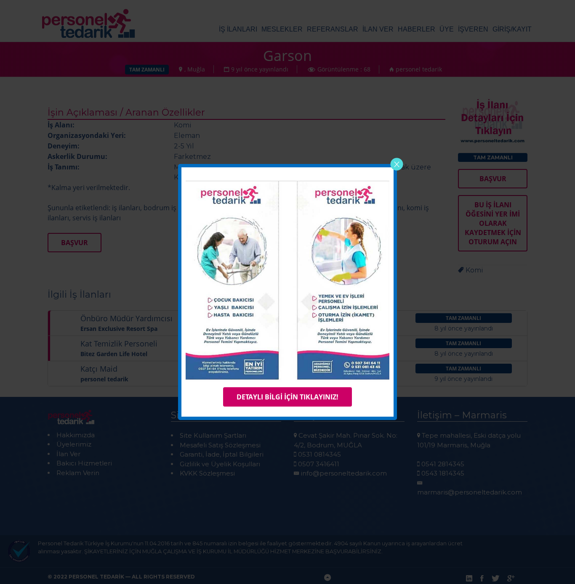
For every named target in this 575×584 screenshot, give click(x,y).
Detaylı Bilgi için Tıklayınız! (287, 397)
